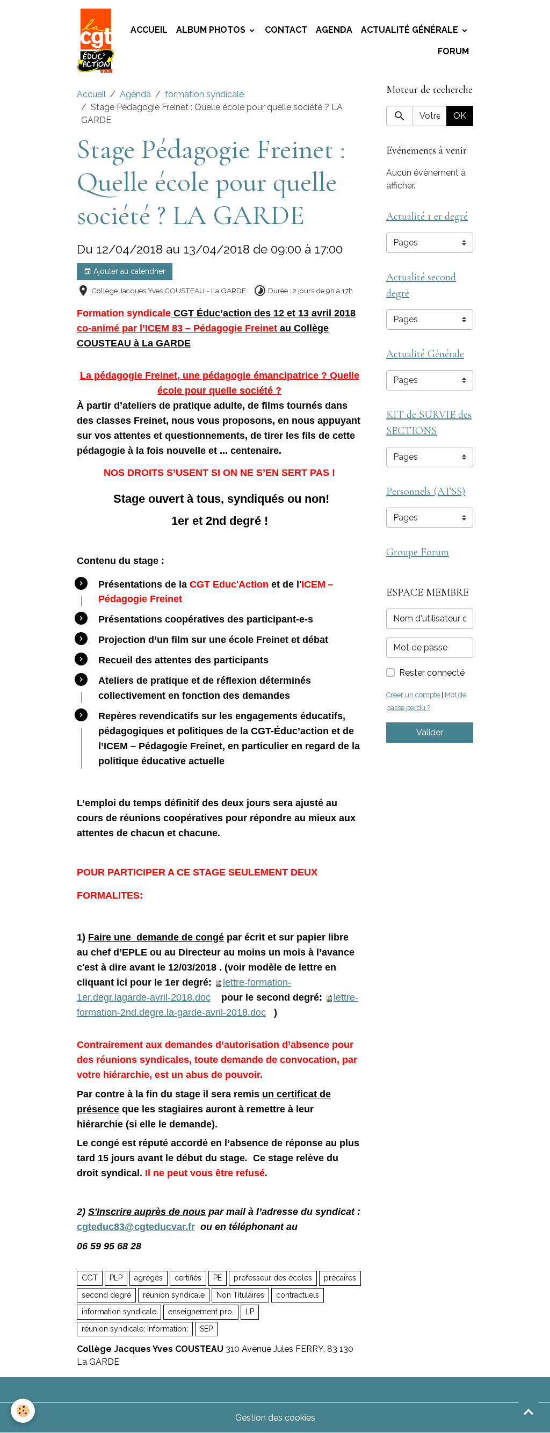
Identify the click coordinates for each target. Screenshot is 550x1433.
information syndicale (119, 1311)
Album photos (212, 30)
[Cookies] (23, 1411)
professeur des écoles (273, 1277)
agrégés (148, 1277)
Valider (429, 732)
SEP (206, 1329)
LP (249, 1311)
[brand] (96, 41)
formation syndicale (204, 94)
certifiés (188, 1277)
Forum (453, 51)
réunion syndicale (174, 1295)
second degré (106, 1295)
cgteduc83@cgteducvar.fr (136, 1226)
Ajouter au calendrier (128, 271)
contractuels (297, 1295)
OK (459, 116)
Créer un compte (413, 695)
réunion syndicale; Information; (135, 1329)
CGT (90, 1277)
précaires (340, 1277)
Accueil (149, 30)
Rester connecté (432, 673)
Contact (286, 30)
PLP (116, 1277)
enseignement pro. (201, 1311)
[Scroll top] (528, 1411)
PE (217, 1277)
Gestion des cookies (275, 1418)
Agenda (334, 30)
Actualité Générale (410, 30)
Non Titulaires (240, 1295)
